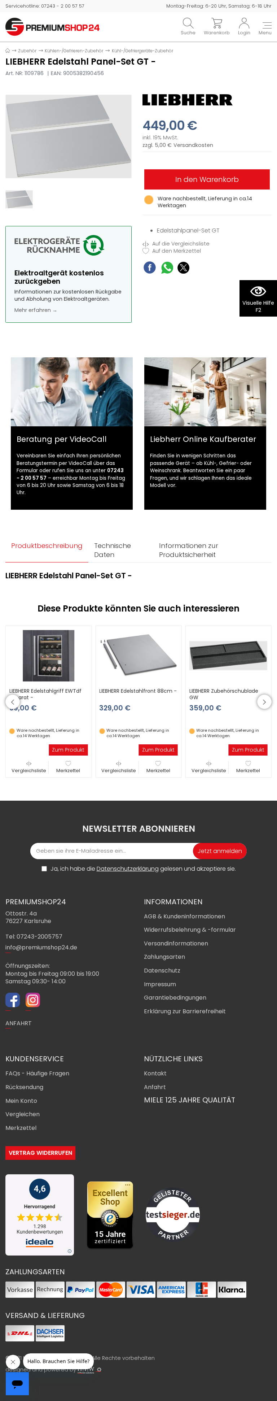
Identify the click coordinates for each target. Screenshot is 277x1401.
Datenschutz (162, 970)
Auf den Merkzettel (176, 251)
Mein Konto (21, 1101)
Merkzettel (68, 770)
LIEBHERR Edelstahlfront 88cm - (138, 691)
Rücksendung (24, 1087)
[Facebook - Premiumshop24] (12, 1001)
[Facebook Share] (149, 268)
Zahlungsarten (164, 957)
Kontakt (155, 1073)
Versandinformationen (176, 943)
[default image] (68, 136)
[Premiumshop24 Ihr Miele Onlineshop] (52, 26)
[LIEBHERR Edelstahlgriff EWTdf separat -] (48, 655)
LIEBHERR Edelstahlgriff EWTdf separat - (45, 694)
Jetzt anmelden (220, 851)
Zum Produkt (68, 749)
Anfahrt (155, 1087)
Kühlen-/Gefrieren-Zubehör (74, 51)
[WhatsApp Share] (167, 269)
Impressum (160, 984)
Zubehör (27, 51)
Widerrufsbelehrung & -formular (190, 930)
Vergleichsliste (29, 770)
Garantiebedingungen (175, 997)
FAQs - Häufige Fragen (37, 1073)
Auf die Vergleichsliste (180, 243)
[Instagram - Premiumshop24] (33, 1001)
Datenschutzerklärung (128, 869)
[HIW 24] (86, 1370)
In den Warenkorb (207, 179)
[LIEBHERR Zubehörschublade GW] (228, 655)
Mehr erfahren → (35, 310)
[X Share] (183, 269)
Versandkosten (193, 145)
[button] (12, 702)
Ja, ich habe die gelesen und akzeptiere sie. (143, 869)
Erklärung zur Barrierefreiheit (185, 1011)
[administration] (99, 1369)
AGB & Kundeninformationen (184, 916)
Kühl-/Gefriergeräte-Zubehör (142, 51)
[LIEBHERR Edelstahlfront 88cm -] (138, 655)
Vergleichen (22, 1114)
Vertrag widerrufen (40, 1153)
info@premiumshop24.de (41, 947)
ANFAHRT (18, 1023)
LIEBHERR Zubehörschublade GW (223, 694)
